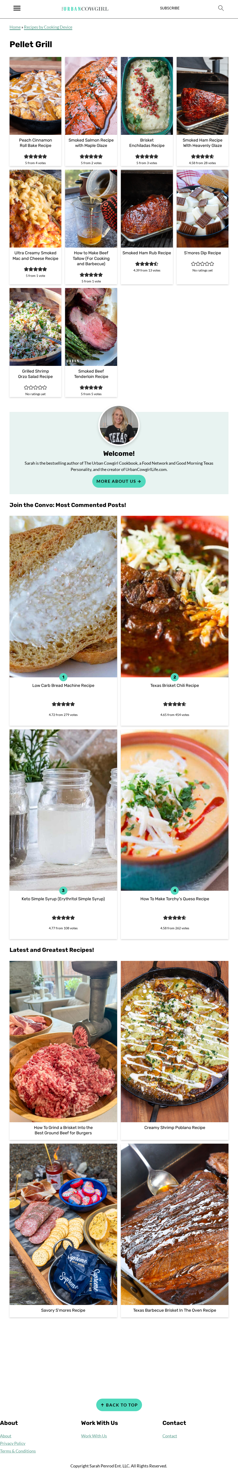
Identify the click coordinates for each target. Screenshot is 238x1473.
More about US (116, 481)
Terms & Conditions (18, 1450)
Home (15, 27)
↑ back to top (119, 1404)
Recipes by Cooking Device (48, 27)
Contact (169, 1435)
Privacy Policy (12, 1443)
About (5, 1435)
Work (86, 1435)
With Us (99, 1435)
